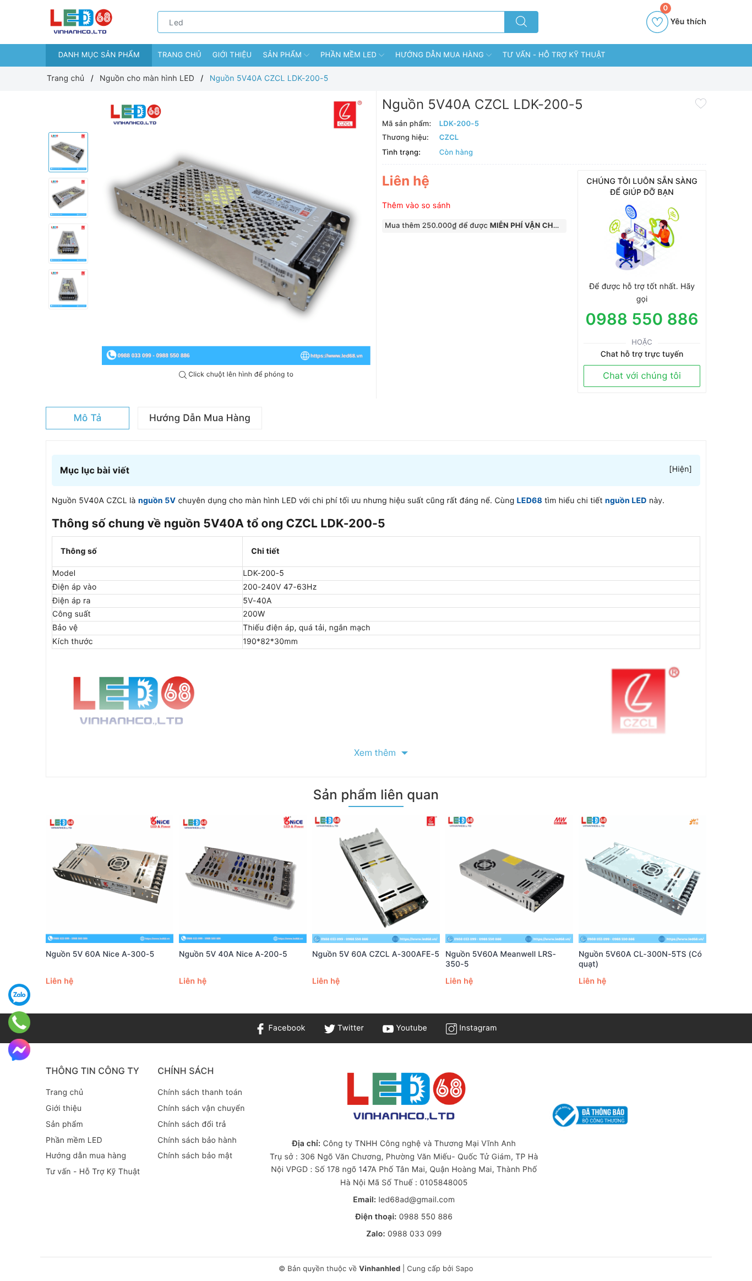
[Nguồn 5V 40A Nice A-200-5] (243, 879)
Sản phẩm (283, 55)
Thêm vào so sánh (416, 205)
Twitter (349, 1028)
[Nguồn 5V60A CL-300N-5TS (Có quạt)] (642, 879)
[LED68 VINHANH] (80, 21)
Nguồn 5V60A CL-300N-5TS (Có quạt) (640, 959)
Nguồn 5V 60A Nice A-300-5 (100, 954)
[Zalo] (19, 995)
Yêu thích (684, 18)
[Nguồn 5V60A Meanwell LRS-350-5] (509, 879)
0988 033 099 (415, 1234)
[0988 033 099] (19, 1022)
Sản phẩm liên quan (376, 795)
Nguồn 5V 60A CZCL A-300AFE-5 (375, 954)
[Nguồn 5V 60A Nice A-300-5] (109, 879)
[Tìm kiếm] (521, 22)
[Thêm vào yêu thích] (700, 103)
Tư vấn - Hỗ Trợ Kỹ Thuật (554, 55)
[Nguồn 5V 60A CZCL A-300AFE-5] (376, 879)
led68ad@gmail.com (416, 1199)
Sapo (464, 1268)
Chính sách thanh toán (199, 1092)
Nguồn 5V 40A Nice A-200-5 (233, 954)
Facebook (285, 1028)
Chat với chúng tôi (642, 375)
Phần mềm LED (349, 55)
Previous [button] (15, 916)
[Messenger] (19, 1050)
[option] (236, 230)
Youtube (410, 1028)
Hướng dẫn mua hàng (440, 55)
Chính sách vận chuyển (200, 1108)
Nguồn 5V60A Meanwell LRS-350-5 (500, 959)
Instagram (477, 1028)
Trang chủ (179, 55)
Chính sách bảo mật (194, 1155)
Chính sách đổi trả (191, 1124)
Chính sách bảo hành (197, 1140)
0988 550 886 (641, 319)
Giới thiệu (232, 55)
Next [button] (736, 916)
